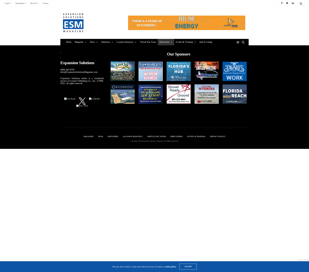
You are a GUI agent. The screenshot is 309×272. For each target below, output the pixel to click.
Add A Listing (205, 42)
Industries (105, 42)
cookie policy (170, 266)
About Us (33, 3)
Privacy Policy (217, 136)
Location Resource (125, 42)
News (92, 42)
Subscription (20, 3)
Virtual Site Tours (148, 42)
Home (68, 42)
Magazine (79, 42)
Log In (7, 3)
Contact (45, 3)
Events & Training (184, 42)
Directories (164, 42)
